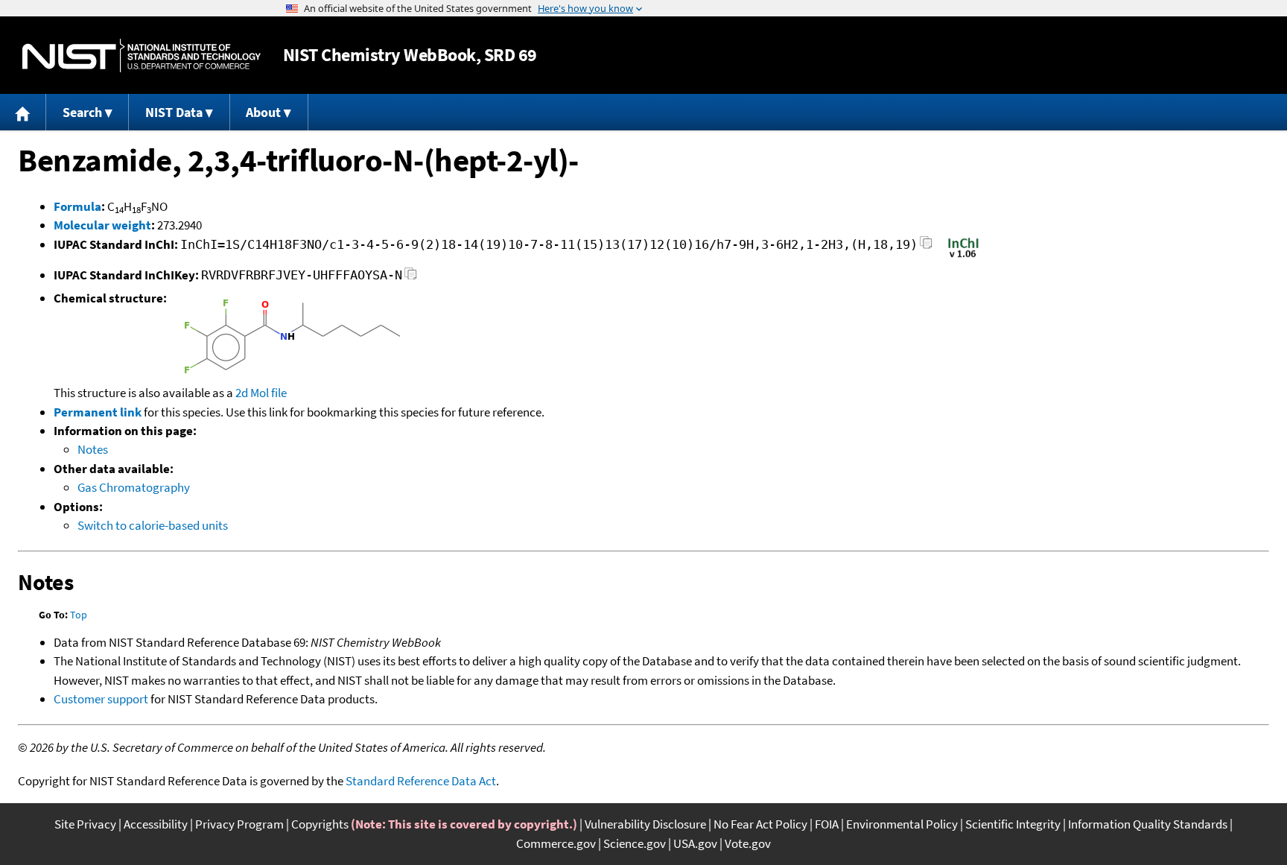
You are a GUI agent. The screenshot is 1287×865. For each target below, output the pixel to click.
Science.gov (634, 843)
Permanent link (98, 412)
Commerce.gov (556, 843)
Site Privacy (85, 824)
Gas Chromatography (133, 487)
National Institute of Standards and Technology (141, 55)
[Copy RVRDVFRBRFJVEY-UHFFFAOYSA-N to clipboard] (410, 277)
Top (78, 614)
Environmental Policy (902, 824)
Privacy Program (239, 824)
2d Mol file (261, 392)
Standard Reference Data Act (421, 781)
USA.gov (695, 843)
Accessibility (156, 824)
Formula (77, 206)
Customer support (101, 699)
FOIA (827, 824)
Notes (92, 449)
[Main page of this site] (23, 112)
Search (82, 112)
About (263, 112)
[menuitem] (23, 112)
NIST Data (174, 112)
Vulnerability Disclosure (645, 824)
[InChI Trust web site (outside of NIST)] (963, 256)
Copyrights (320, 824)
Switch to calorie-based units (152, 525)
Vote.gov (748, 843)
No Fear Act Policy (760, 824)
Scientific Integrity (1013, 824)
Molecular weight (102, 225)
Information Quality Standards (1147, 824)
